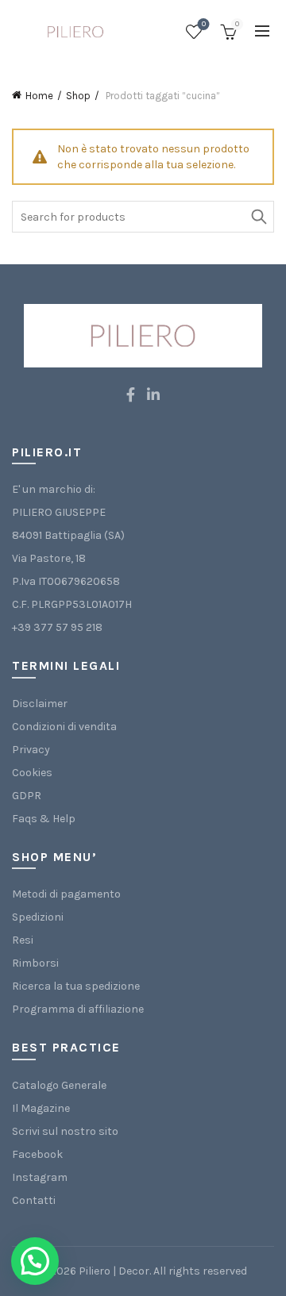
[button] (35, 1261)
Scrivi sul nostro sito (65, 1131)
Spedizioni (38, 917)
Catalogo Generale (59, 1085)
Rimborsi (35, 963)
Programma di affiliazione (78, 1009)
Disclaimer (40, 703)
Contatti (34, 1200)
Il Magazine (41, 1108)
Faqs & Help (43, 818)
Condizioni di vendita (64, 726)
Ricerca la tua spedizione (76, 986)
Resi (22, 940)
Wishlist (204, 24)
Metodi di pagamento (66, 894)
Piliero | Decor (114, 1271)
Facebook (37, 1154)
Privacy (31, 749)
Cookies (32, 772)
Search (258, 217)
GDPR (26, 795)
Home (39, 96)
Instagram (40, 1177)
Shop (78, 96)
